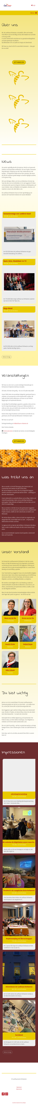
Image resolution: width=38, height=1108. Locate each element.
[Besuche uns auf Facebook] (3, 1094)
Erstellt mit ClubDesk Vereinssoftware (19, 1102)
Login (34, 5)
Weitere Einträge (6, 357)
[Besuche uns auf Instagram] (6, 1094)
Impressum (19, 1087)
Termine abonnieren (8, 431)
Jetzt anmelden (19, 62)
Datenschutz (19, 1089)
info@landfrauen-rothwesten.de (20, 423)
